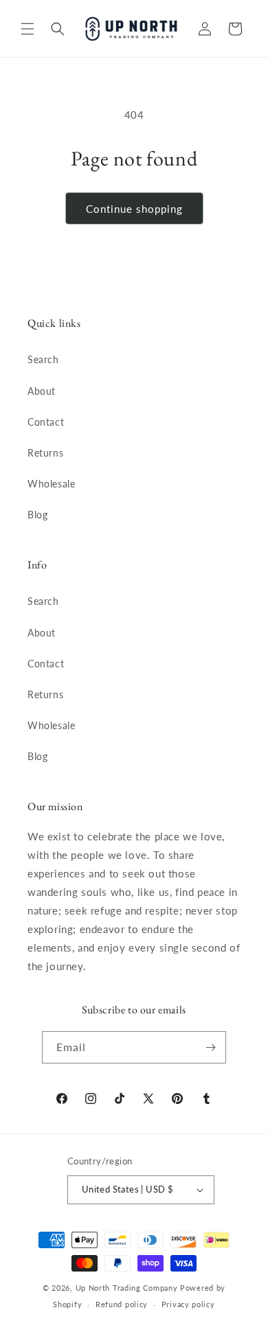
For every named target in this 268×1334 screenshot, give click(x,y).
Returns (45, 453)
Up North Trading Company (127, 1287)
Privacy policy (188, 1304)
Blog (37, 514)
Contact (45, 422)
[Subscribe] (210, 1047)
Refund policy (122, 1304)
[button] (27, 29)
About (41, 391)
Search (43, 359)
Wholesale (51, 484)
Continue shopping (134, 209)
